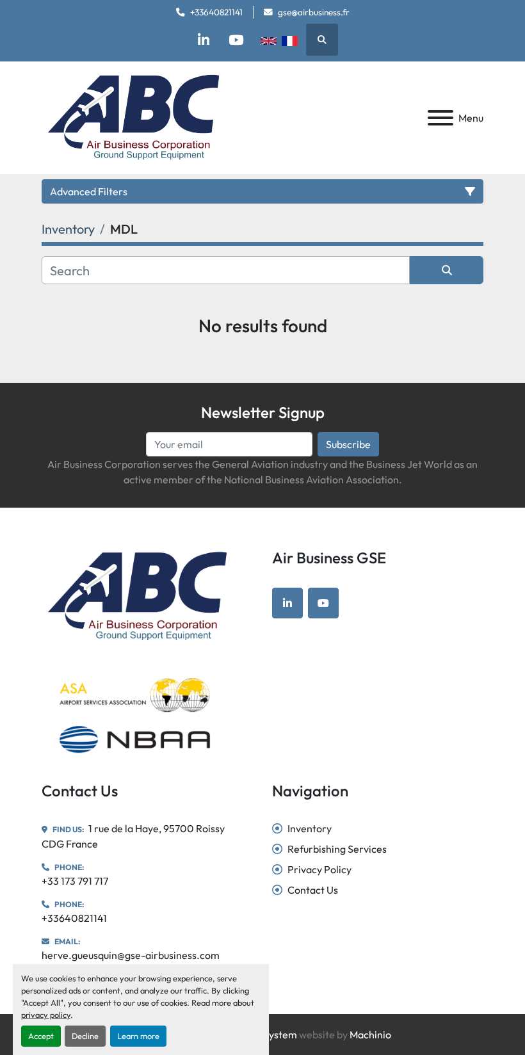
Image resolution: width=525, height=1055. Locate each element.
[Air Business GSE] (137, 595)
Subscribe (348, 444)
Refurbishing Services (337, 848)
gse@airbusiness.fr (314, 12)
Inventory (309, 828)
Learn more (138, 1036)
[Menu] (440, 117)
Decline (85, 1036)
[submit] (446, 270)
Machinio (370, 1034)
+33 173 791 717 (75, 880)
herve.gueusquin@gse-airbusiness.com (131, 955)
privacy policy (45, 1015)
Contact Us (312, 889)
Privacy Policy (319, 869)
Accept (41, 1036)
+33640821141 (216, 12)
